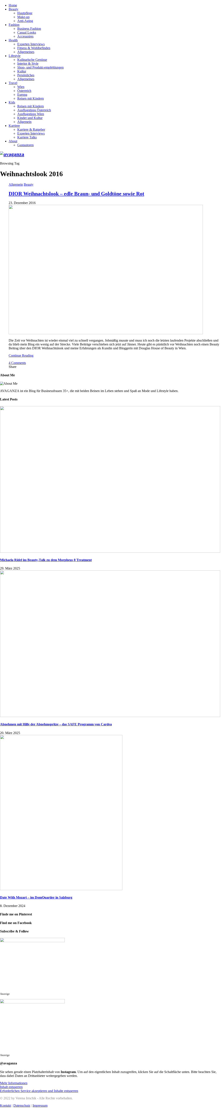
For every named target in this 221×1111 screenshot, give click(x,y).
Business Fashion (29, 28)
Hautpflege (24, 13)
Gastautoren (25, 145)
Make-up (23, 17)
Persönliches (25, 75)
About (13, 141)
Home (13, 5)
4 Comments (17, 363)
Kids (12, 102)
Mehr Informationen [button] (13, 1083)
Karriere (14, 125)
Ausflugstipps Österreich (34, 110)
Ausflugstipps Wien (30, 114)
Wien (20, 87)
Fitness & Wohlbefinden (33, 48)
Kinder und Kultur (30, 118)
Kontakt (5, 1105)
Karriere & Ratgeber (31, 129)
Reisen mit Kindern (30, 98)
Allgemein (24, 122)
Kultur (21, 71)
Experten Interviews (31, 44)
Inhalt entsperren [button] (11, 1087)
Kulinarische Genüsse (32, 59)
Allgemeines (25, 52)
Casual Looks (26, 32)
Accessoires (25, 36)
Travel (13, 83)
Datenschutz (21, 1105)
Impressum (40, 1105)
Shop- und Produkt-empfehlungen (40, 67)
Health (13, 40)
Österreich (24, 91)
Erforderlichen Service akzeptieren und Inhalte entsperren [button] (39, 1091)
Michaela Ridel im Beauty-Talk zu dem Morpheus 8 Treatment (46, 560)
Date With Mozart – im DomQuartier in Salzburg (36, 897)
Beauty (13, 9)
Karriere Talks (27, 137)
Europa (22, 94)
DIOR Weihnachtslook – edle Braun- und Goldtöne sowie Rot (76, 193)
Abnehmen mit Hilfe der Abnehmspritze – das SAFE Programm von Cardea (56, 724)
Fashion (14, 25)
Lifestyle (15, 56)
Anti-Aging (25, 21)
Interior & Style (27, 63)
